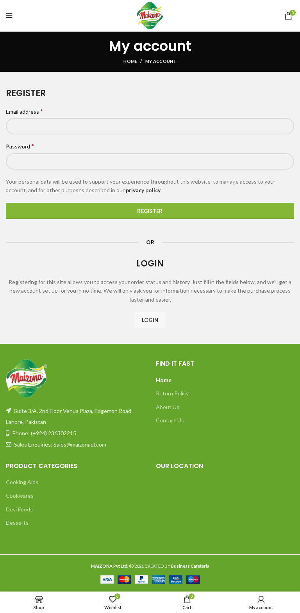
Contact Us (170, 420)
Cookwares (20, 495)
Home (130, 61)
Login (150, 320)
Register (149, 211)
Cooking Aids (22, 482)
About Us (167, 407)
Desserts (17, 522)
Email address (24, 111)
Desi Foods (19, 509)
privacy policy (143, 190)
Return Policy (172, 393)
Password (20, 146)
